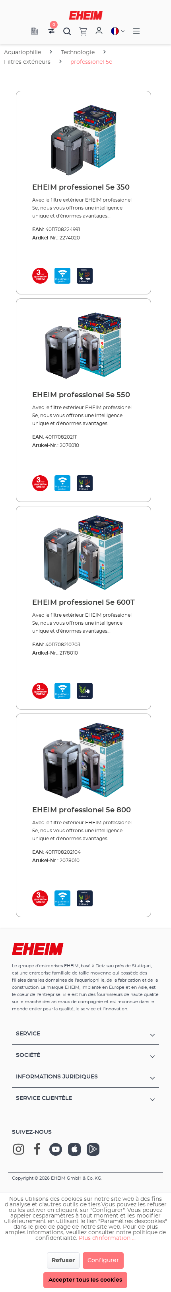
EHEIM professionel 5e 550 (81, 395)
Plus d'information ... (107, 1238)
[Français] (117, 31)
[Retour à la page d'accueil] (86, 15)
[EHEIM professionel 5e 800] (83, 760)
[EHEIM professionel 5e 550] (83, 345)
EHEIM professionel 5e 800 (81, 810)
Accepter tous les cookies (85, 1280)
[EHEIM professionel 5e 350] (83, 137)
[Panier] (79, 31)
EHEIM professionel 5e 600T (83, 602)
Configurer (103, 1260)
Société (28, 1055)
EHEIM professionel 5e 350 (81, 187)
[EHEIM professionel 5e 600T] (83, 552)
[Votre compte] (99, 31)
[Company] (35, 31)
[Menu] (136, 31)
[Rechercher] (67, 31)
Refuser (63, 1260)
